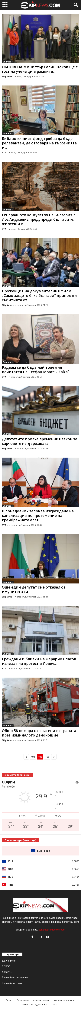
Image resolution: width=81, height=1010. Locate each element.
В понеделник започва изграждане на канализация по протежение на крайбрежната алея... (38, 515)
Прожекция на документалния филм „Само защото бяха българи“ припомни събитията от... (39, 295)
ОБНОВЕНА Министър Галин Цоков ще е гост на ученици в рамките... (40, 69)
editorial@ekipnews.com (52, 929)
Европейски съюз (12, 983)
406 (47, 756)
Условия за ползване (64, 1000)
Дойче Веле (8, 960)
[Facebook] (33, 937)
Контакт (55, 1004)
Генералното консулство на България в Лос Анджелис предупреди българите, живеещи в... (39, 219)
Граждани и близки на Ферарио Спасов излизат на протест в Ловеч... (39, 661)
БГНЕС (6, 966)
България (8, 61)
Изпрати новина (41, 1000)
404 (33, 756)
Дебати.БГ (8, 972)
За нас (9, 1000)
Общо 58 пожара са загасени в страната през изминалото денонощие (39, 733)
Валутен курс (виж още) (20, 840)
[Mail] (41, 937)
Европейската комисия (15, 977)
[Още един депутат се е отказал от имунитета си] (40, 559)
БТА (4, 152)
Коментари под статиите (34, 1004)
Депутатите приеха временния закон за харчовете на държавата (39, 441)
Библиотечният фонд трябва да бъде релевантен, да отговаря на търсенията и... (39, 143)
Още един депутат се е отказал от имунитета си (34, 589)
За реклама (23, 1000)
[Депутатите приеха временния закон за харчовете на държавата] (40, 411)
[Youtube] (48, 937)
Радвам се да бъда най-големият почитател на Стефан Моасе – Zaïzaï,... (37, 369)
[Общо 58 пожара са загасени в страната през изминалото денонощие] (40, 702)
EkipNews (7, 76)
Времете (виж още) (17, 775)
